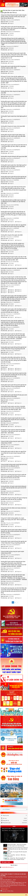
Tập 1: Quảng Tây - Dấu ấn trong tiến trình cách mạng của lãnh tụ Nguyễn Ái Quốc (16, 858)
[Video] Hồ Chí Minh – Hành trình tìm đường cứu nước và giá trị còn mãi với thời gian (16, 845)
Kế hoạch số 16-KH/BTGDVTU (12, 327)
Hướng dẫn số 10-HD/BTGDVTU (13, 314)
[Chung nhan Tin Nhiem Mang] (7, 891)
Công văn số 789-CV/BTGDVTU (13, 20)
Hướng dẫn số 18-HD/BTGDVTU (13, 109)
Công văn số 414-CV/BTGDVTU (13, 479)
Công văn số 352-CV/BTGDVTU (13, 523)
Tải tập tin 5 (11, 291)
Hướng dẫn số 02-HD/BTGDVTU (13, 434)
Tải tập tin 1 (11, 221)
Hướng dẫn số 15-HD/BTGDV (12, 218)
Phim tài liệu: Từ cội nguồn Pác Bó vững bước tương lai (17, 852)
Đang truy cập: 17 (5, 888)
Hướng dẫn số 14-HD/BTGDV (12, 228)
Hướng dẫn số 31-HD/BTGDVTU (13, 69)
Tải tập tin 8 (11, 292)
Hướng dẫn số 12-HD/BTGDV (12, 236)
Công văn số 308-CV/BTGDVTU (13, 285)
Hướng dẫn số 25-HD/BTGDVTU (13, 491)
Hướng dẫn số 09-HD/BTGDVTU (13, 340)
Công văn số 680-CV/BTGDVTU (13, 59)
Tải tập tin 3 (18, 289)
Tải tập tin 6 (18, 291)
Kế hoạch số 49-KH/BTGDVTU (12, 84)
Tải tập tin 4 (4, 291)
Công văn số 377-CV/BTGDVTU (13, 511)
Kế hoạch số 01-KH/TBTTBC (12, 261)
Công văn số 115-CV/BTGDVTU (13, 378)
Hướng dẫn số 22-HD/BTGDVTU (13, 149)
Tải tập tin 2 (18, 221)
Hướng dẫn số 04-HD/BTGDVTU (13, 411)
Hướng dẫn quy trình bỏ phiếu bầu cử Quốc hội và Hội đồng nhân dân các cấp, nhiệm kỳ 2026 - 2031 (17, 849)
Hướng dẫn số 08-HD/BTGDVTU (13, 363)
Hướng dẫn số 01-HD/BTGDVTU (13, 456)
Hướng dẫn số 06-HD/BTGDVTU (13, 388)
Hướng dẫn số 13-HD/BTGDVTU (13, 270)
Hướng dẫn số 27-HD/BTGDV (12, 180)
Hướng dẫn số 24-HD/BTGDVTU (13, 501)
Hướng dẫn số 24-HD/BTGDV (12, 193)
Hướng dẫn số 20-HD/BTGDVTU (13, 128)
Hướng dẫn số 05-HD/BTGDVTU (13, 398)
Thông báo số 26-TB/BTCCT (12, 250)
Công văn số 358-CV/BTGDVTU (13, 554)
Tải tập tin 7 (4, 292)
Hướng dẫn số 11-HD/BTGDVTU (13, 302)
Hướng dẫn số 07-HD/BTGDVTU (13, 350)
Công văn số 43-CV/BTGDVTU (12, 444)
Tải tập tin (11, 23)
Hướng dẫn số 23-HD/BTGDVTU (13, 158)
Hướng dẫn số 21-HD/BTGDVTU (13, 138)
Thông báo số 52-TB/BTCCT (12, 46)
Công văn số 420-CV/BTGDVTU (13, 467)
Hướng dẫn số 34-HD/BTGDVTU (13, 31)
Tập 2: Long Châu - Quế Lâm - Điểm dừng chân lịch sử (16, 855)
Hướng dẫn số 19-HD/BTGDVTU (13, 119)
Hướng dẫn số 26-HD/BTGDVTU (13, 170)
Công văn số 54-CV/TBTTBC (12, 205)
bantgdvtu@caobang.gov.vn (8, 867)
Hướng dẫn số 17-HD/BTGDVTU (13, 94)
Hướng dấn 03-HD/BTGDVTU (12, 423)
